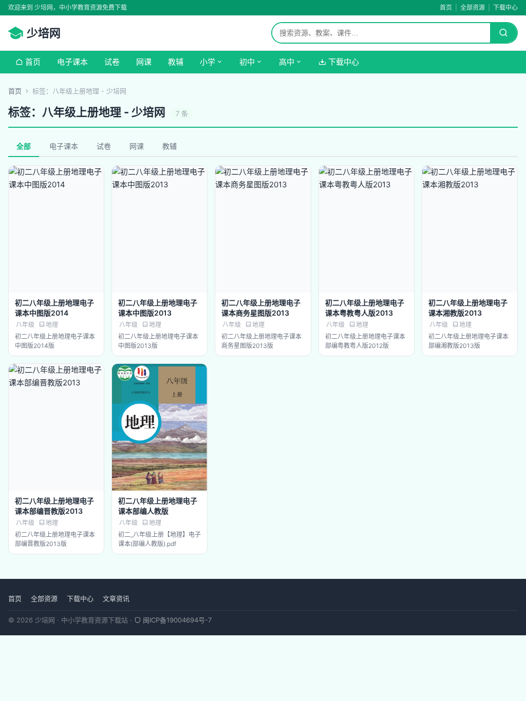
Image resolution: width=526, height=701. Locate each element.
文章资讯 (116, 598)
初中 (247, 62)
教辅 (175, 62)
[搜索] (503, 33)
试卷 (112, 62)
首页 (446, 7)
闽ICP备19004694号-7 (176, 620)
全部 (23, 146)
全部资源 (472, 7)
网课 (144, 62)
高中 (286, 62)
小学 (207, 62)
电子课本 (72, 62)
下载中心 (505, 7)
